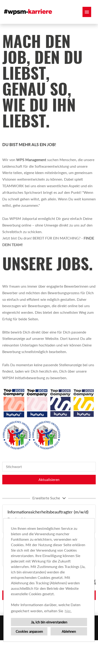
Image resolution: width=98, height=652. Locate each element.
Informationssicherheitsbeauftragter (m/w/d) (48, 511)
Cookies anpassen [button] (29, 631)
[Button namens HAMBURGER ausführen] (87, 12)
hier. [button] (68, 611)
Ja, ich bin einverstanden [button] (49, 622)
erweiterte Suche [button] (46, 498)
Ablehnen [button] (69, 631)
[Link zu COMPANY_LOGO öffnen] (28, 12)
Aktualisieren (49, 479)
